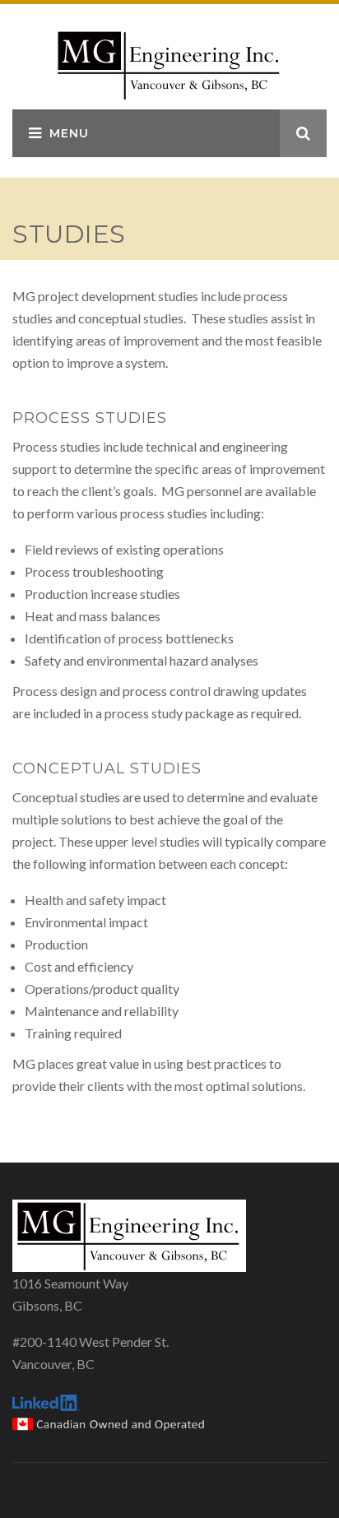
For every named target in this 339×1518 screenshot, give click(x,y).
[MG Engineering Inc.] (169, 63)
